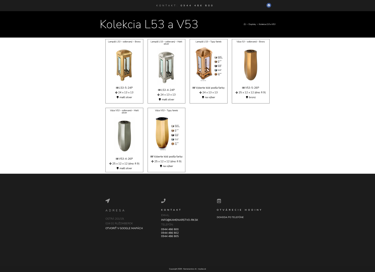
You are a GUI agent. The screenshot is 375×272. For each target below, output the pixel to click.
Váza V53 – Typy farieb (166, 110)
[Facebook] (268, 5)
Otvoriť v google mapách (124, 228)
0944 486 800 (197, 5)
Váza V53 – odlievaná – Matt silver (124, 111)
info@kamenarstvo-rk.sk (179, 220)
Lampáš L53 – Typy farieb (208, 41)
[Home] (245, 24)
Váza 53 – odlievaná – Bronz (251, 41)
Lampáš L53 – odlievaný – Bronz (124, 41)
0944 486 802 (170, 233)
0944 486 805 (170, 236)
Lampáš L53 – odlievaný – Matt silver (166, 42)
